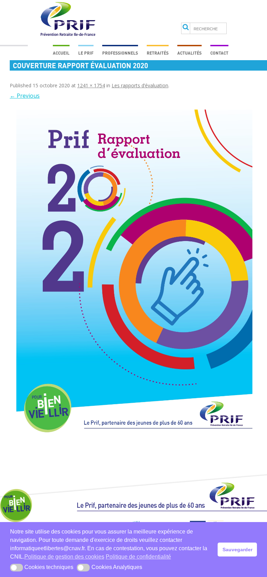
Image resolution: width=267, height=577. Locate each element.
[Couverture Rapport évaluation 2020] (134, 276)
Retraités (158, 53)
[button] (16, 567)
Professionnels (120, 53)
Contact (219, 53)
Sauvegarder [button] (237, 549)
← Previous (25, 95)
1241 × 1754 (91, 85)
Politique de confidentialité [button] (138, 557)
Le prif (86, 53)
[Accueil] (172, 500)
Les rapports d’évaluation (140, 85)
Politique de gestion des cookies (64, 557)
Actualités (189, 53)
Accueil (61, 53)
